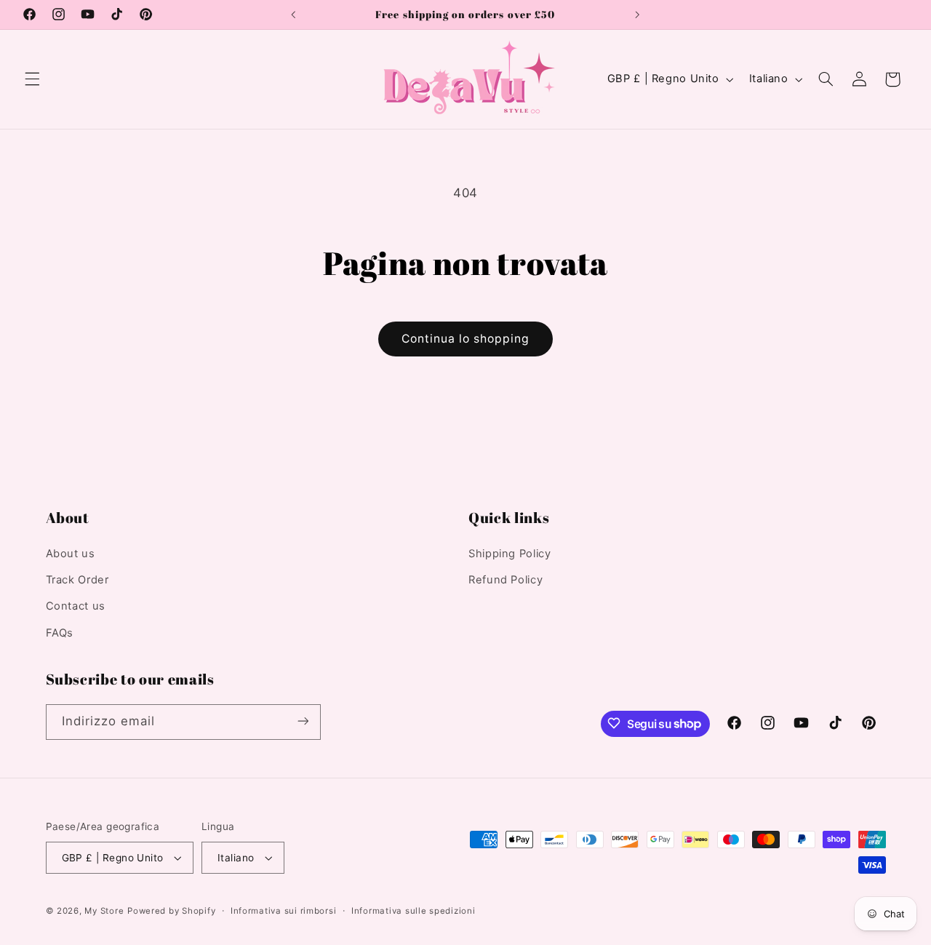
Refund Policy (505, 579)
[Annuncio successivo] (637, 14)
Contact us (75, 606)
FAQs (60, 632)
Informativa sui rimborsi (284, 911)
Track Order (77, 579)
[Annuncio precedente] (294, 14)
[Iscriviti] (302, 721)
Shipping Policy (509, 553)
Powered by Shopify (171, 911)
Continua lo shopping (465, 339)
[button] (32, 79)
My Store (104, 911)
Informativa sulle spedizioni (413, 911)
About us (70, 553)
